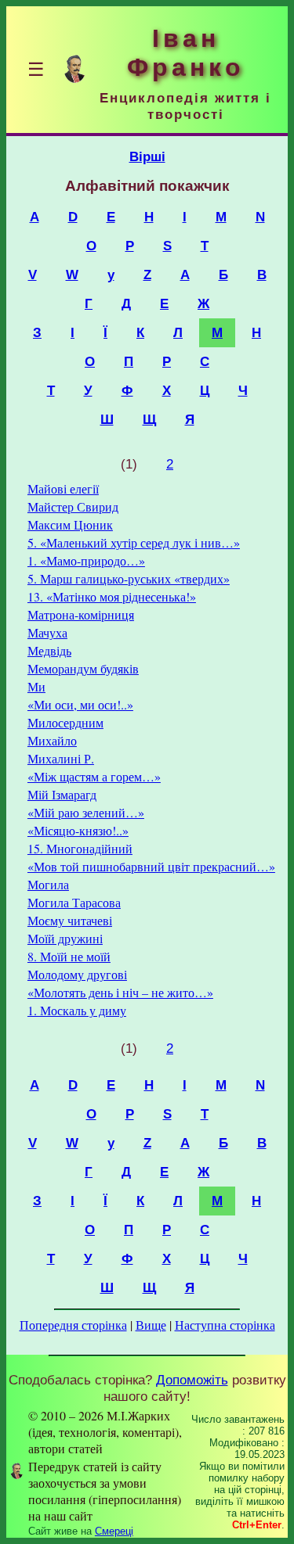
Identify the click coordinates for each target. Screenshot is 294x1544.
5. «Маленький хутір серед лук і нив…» (133, 542)
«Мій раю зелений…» (85, 812)
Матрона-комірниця (80, 614)
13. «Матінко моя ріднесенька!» (111, 596)
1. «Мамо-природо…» (86, 560)
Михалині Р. (60, 758)
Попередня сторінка (73, 1324)
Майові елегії (63, 488)
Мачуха (47, 632)
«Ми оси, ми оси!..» (80, 704)
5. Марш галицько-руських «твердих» (128, 578)
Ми (36, 686)
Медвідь (49, 650)
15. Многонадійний (79, 848)
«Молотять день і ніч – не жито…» (120, 992)
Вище (151, 1324)
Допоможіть (192, 1380)
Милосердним (65, 722)
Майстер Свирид (72, 506)
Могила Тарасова (74, 902)
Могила (48, 884)
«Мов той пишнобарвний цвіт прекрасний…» (151, 866)
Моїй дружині (65, 938)
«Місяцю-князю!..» (78, 830)
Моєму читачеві (69, 920)
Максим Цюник (70, 524)
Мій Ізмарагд (61, 794)
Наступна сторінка (225, 1324)
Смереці (114, 1531)
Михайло (52, 740)
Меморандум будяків (83, 668)
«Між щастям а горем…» (94, 776)
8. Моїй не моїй (69, 956)
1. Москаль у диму (76, 1010)
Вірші (147, 156)
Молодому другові (77, 974)
